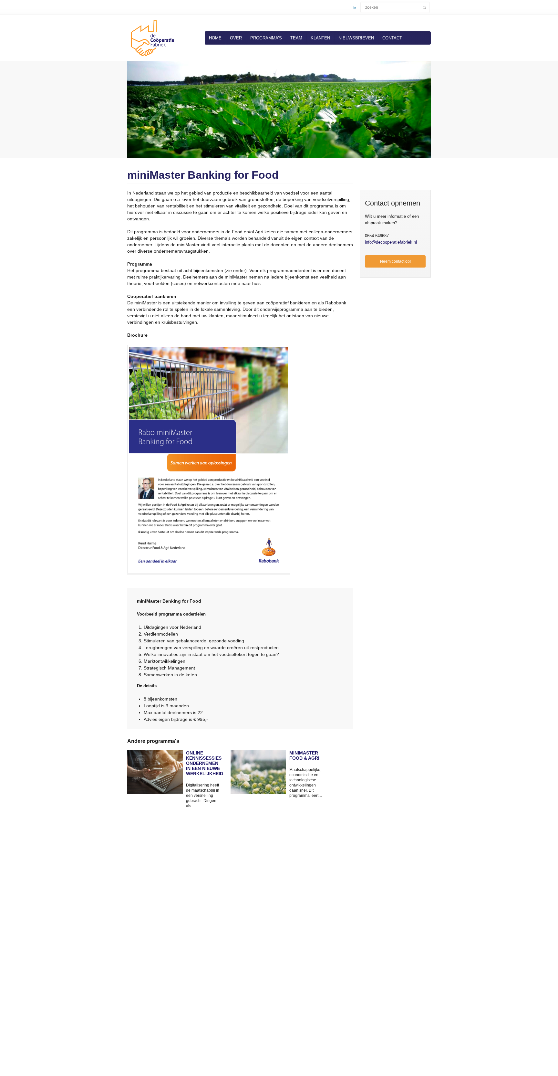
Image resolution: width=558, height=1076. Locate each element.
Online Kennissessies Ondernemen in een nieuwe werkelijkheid (203, 763)
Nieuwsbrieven (356, 38)
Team (296, 38)
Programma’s (266, 38)
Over (236, 38)
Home (215, 38)
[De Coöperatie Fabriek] (151, 57)
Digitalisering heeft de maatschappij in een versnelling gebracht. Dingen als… (202, 795)
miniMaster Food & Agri (304, 755)
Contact (392, 38)
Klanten (320, 38)
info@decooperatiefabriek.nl (391, 242)
